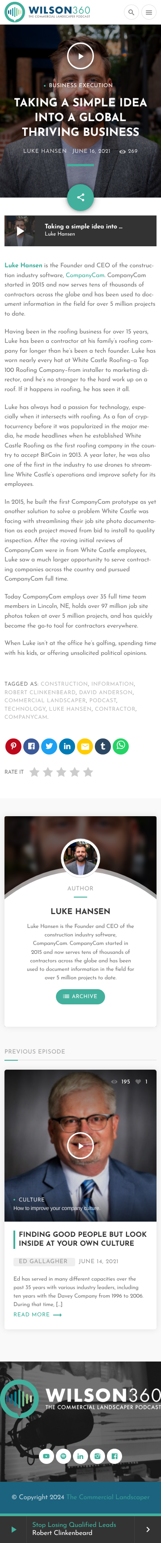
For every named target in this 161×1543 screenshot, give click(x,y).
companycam (25, 717)
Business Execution (81, 86)
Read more (38, 1315)
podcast (102, 701)
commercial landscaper (45, 701)
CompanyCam (85, 275)
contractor (115, 709)
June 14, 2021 (99, 1262)
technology (25, 709)
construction (64, 684)
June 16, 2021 (91, 152)
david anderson (106, 693)
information (112, 684)
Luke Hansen (45, 152)
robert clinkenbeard (40, 693)
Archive (79, 996)
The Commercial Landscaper (107, 1497)
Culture (32, 1200)
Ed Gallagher (43, 1262)
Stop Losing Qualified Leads (74, 1525)
